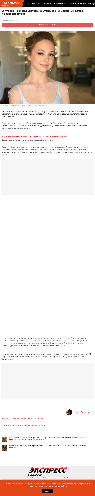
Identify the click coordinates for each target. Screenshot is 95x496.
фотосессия (38, 418)
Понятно (47, 491)
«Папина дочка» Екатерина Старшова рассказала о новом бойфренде (34, 136)
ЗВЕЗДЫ (47, 3)
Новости (34, 3)
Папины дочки (26, 418)
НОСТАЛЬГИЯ (78, 3)
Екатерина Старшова (63, 123)
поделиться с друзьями (48, 24)
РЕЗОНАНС (60, 3)
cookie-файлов (60, 486)
